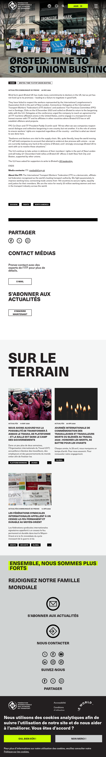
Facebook (53, 654)
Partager (21, 232)
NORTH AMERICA (42, 204)
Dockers (14, 204)
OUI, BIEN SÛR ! (27, 738)
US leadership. (66, 161)
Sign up (53, 605)
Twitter (45, 654)
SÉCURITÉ (24, 545)
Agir (76, 6)
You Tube (61, 654)
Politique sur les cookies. (16, 751)
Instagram (53, 662)
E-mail (20, 281)
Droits (13, 545)
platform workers (18, 463)
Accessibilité (60, 702)
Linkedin (45, 662)
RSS (61, 662)
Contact (53, 632)
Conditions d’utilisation (59, 709)
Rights (26, 204)
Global (59, 460)
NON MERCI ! (78, 738)
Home (12, 83)
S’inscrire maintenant (20, 313)
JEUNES (34, 463)
